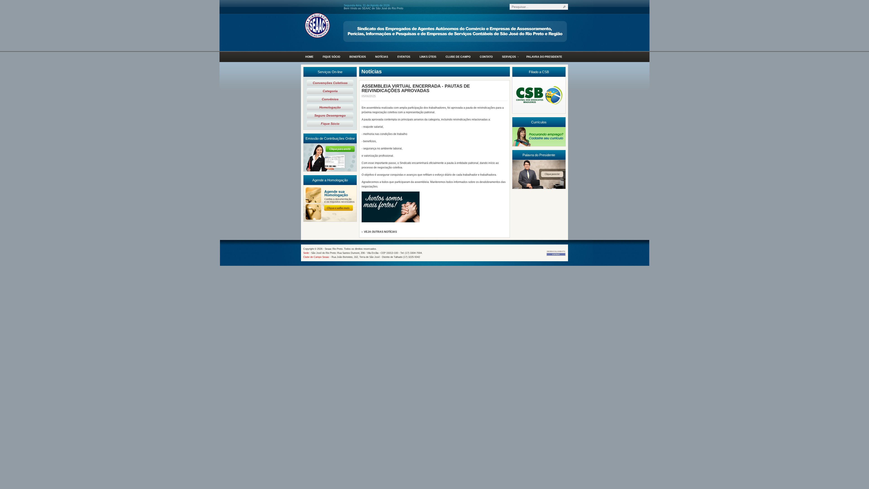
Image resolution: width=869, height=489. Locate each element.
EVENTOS (403, 56)
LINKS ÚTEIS (428, 56)
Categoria (330, 91)
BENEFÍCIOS (357, 56)
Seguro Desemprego (330, 115)
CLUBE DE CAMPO (458, 56)
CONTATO (486, 56)
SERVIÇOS (507, 58)
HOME (309, 56)
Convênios (330, 99)
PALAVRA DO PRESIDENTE (544, 56)
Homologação (330, 107)
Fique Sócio (330, 123)
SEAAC (317, 25)
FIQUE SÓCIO (331, 56)
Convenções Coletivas (330, 83)
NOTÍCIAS (381, 56)
